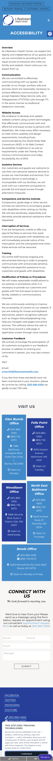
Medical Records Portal (26, 4)
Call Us (14, 759)
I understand (26, 754)
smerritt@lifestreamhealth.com (20, 371)
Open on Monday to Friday (28, 574)
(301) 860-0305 (35, 384)
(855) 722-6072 (28, 558)
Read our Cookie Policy (21, 748)
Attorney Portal (38, 9)
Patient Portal (13, 9)
